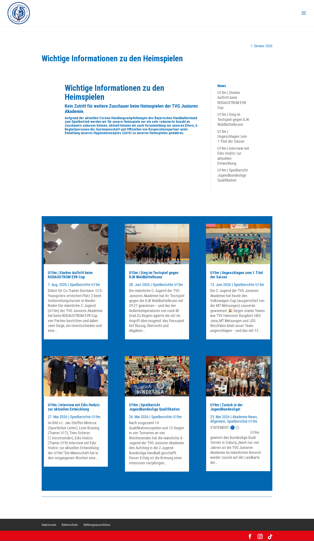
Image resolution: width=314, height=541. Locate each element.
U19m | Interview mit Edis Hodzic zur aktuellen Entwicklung (74, 407)
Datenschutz (70, 524)
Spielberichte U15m (85, 284)
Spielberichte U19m (85, 417)
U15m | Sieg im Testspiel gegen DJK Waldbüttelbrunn (233, 119)
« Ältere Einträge (54, 482)
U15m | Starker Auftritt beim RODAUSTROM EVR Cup (70, 274)
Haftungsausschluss (97, 524)
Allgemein (217, 421)
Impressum (49, 524)
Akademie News (244, 417)
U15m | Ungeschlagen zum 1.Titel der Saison (232, 136)
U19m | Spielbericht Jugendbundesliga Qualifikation (232, 175)
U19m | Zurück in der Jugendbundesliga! (226, 407)
